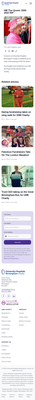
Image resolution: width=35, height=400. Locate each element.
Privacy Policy (4, 395)
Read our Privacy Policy (11, 258)
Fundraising (6, 325)
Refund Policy (21, 395)
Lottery (4, 350)
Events (21, 313)
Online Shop (23, 317)
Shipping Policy (29, 395)
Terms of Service (12, 395)
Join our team (6, 361)
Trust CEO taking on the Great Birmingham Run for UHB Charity (17, 195)
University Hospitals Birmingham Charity (19, 368)
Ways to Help (6, 321)
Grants (21, 325)
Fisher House (6, 357)
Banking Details (7, 337)
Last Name (7, 223)
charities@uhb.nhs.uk (8, 289)
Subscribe (17, 242)
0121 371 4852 (6, 291)
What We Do (6, 313)
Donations (5, 346)
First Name (7, 214)
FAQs (3, 333)
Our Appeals (6, 354)
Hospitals (5, 317)
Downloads (5, 329)
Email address (8, 232)
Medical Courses (25, 321)
